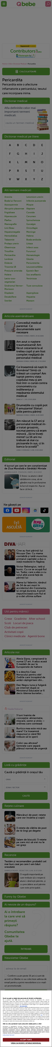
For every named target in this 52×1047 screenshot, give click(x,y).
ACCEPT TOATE (26, 1040)
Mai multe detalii (23, 1006)
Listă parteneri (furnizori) (8, 1035)
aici (41, 1015)
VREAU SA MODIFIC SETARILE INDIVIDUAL (26, 1043)
